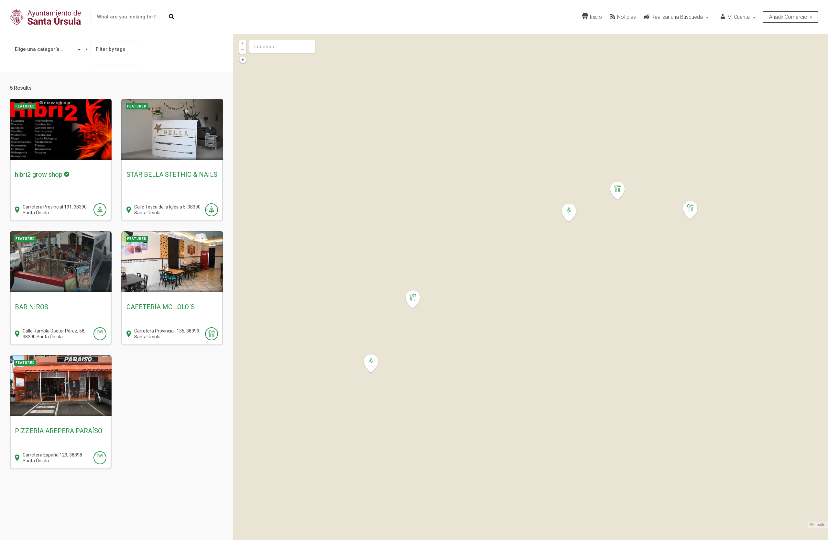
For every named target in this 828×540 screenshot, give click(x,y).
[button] (416, 299)
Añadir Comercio (788, 17)
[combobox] (47, 49)
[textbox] (47, 49)
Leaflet (819, 525)
